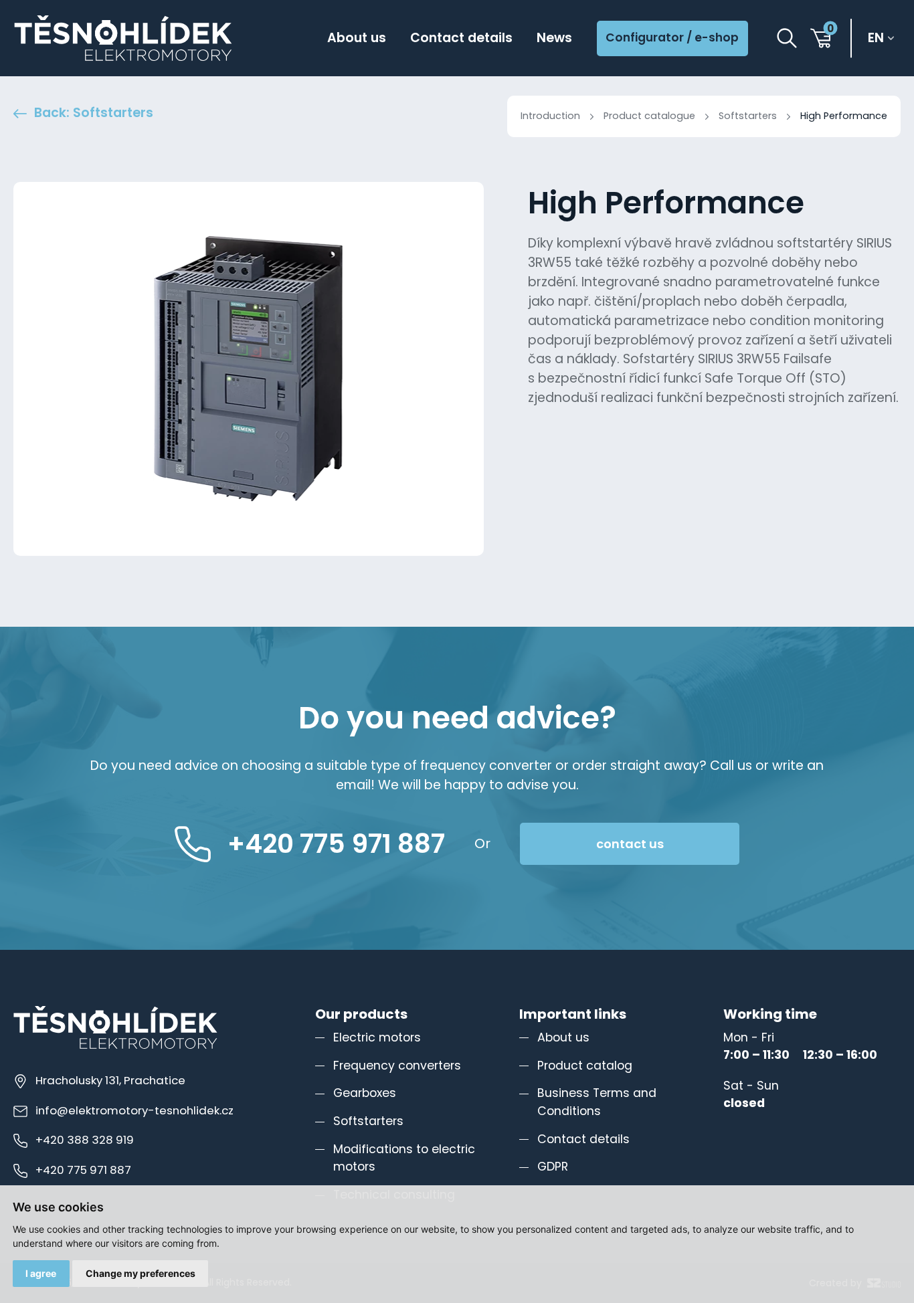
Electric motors (377, 1037)
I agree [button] (40, 1273)
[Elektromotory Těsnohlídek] (123, 38)
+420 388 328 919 (84, 1140)
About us (356, 38)
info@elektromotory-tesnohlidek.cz (134, 1110)
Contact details (461, 38)
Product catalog (584, 1066)
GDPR (552, 1167)
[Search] (787, 38)
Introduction (550, 115)
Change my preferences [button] (140, 1273)
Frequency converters (397, 1066)
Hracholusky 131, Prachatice (110, 1080)
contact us (630, 843)
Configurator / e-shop (672, 37)
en (876, 38)
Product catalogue (649, 115)
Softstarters (748, 115)
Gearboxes (364, 1093)
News (554, 38)
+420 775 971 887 (83, 1170)
